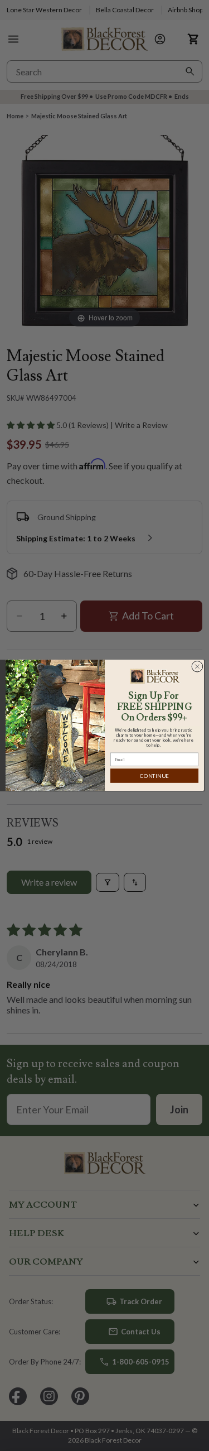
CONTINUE (154, 776)
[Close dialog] (197, 666)
